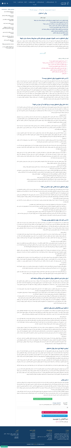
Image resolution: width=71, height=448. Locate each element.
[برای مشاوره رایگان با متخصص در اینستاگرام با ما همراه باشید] (43, 412)
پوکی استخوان (20, 2)
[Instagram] (5, 3)
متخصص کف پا (49, 439)
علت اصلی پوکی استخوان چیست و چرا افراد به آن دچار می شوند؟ (55, 24)
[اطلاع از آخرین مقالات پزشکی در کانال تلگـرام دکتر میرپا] (43, 415)
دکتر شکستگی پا (49, 433)
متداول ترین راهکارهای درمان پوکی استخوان (59, 31)
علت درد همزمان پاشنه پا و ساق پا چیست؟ (7, 16)
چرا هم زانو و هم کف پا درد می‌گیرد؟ (8, 12)
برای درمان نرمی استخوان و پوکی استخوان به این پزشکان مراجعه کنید (55, 29)
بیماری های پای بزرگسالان (50, 2)
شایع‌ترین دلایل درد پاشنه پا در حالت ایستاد (8, 20)
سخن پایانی (65, 34)
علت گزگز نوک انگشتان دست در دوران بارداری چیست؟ (8, 47)
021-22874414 (32, 435)
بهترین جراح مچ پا (49, 435)
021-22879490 (32, 434)
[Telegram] (3, 3)
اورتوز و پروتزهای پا (32, 2)
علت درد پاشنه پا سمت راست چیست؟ (8, 24)
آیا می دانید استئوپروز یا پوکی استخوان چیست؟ (59, 22)
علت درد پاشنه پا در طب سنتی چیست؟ (8, 33)
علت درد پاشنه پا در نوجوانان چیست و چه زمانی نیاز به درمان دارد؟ (7, 28)
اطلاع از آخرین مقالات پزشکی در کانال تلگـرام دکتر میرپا (55, 415)
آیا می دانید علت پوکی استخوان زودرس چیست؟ (59, 27)
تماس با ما (34, 4)
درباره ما (14, 2)
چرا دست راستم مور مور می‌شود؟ (8, 44)
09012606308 (32, 437)
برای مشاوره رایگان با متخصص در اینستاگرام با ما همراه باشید (55, 412)
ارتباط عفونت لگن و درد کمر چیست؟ (9, 40)
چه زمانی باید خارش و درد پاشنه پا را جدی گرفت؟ (7, 37)
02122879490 (16, 438)
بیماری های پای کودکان (40, 2)
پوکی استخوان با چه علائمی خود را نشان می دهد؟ (58, 25)
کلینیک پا (25, 2)
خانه (55, 2)
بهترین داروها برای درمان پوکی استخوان (60, 33)
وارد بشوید (57, 421)
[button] (7, 3)
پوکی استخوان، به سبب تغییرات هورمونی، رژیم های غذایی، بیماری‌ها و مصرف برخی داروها (51, 20)
